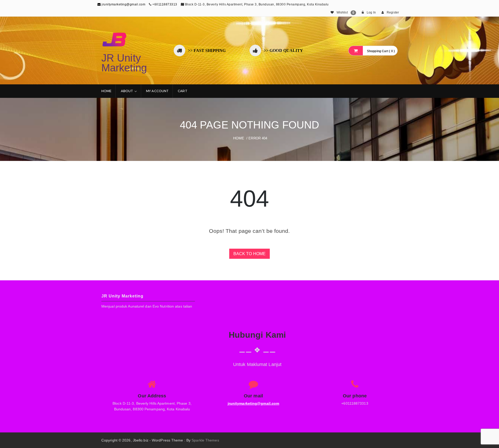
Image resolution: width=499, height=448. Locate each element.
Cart (182, 91)
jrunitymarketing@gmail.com (123, 4)
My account (157, 91)
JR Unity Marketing (124, 62)
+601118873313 (164, 4)
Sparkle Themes (205, 440)
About (127, 91)
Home (106, 91)
